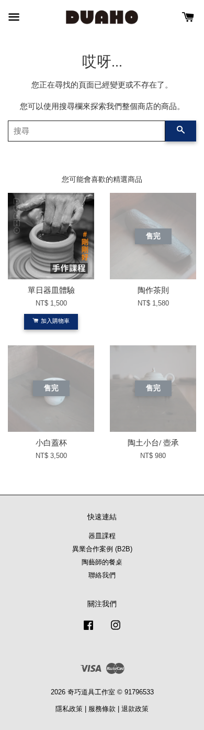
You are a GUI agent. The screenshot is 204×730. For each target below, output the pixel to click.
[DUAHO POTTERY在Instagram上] (115, 630)
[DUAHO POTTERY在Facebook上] (88, 630)
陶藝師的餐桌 (102, 562)
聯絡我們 (102, 575)
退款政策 (135, 709)
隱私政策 (69, 709)
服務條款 (102, 709)
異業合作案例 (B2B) (102, 549)
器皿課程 (102, 536)
